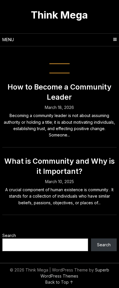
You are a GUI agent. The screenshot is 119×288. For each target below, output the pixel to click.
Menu (8, 39)
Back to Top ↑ (59, 282)
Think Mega (59, 15)
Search (9, 235)
